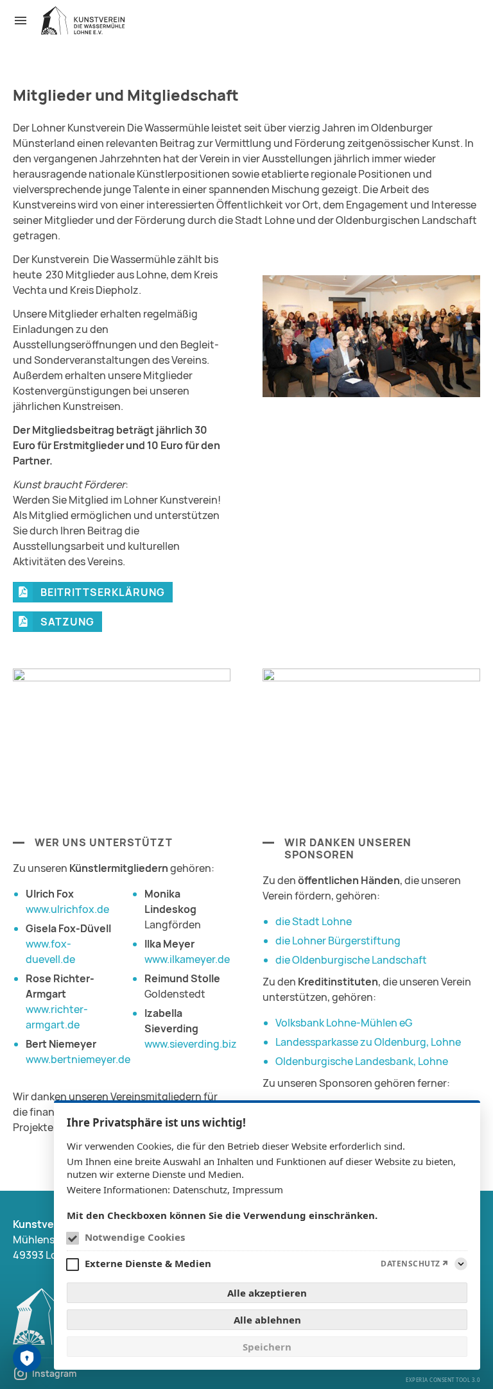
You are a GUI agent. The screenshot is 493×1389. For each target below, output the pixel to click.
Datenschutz (200, 1189)
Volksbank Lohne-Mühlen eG (343, 1023)
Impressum (257, 1189)
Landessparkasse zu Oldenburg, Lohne (368, 1042)
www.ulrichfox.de (67, 909)
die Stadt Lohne (313, 921)
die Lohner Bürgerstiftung (338, 940)
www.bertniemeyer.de (78, 1059)
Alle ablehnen (267, 1319)
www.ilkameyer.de (187, 959)
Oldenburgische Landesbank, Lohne (361, 1061)
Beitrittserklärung (102, 592)
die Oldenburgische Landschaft (351, 960)
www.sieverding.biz (190, 1044)
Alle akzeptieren (267, 1292)
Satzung (67, 622)
